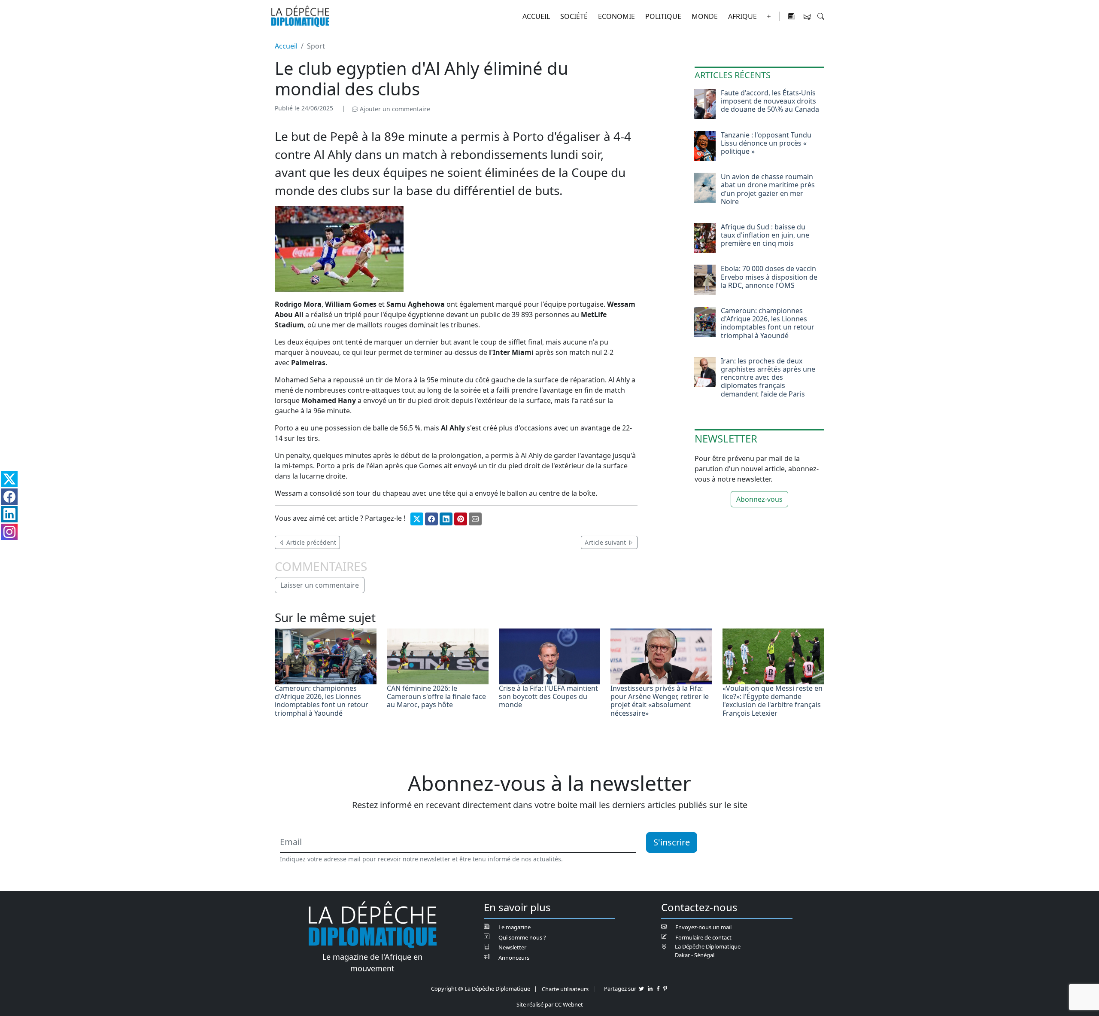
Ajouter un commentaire (394, 109)
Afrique (742, 16)
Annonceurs (513, 957)
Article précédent (310, 542)
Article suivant (606, 542)
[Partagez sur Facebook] (658, 988)
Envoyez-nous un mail (703, 927)
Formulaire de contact (703, 937)
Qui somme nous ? (522, 937)
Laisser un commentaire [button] (319, 585)
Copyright (444, 988)
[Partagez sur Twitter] (641, 988)
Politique (663, 16)
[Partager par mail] (475, 519)
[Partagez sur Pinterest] (665, 988)
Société (574, 16)
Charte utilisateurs (565, 989)
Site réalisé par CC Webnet (549, 1004)
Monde (705, 16)
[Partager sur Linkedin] (446, 519)
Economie (616, 16)
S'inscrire (671, 842)
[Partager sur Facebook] (431, 519)
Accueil (536, 16)
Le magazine (514, 927)
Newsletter (512, 947)
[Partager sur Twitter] (416, 519)
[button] (821, 16)
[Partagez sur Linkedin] (650, 988)
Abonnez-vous (759, 499)
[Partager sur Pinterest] (460, 519)
